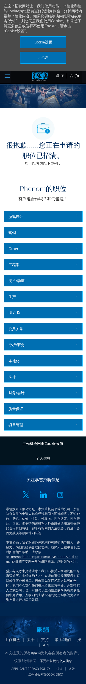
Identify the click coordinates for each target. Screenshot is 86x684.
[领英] (43, 495)
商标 (34, 653)
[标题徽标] (40, 76)
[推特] (26, 495)
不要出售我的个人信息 (56, 661)
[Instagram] (60, 495)
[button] (43, 42)
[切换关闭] (7, 75)
